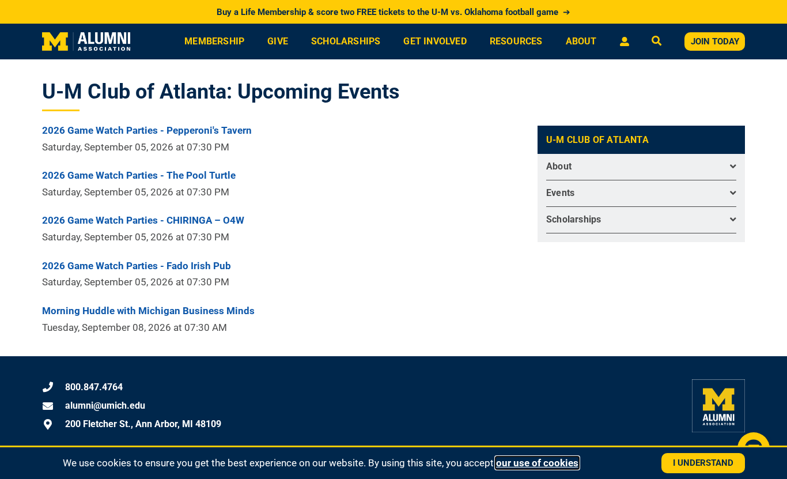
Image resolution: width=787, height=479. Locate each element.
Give (277, 41)
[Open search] (656, 41)
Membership (214, 41)
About (581, 41)
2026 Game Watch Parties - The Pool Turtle (139, 175)
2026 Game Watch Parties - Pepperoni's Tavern (147, 130)
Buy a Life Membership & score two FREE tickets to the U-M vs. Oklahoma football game (393, 12)
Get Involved (434, 41)
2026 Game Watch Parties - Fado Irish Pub (136, 265)
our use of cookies (537, 463)
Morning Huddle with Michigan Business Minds (148, 310)
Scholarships (345, 41)
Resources (516, 41)
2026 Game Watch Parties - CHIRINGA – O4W (143, 220)
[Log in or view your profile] (624, 41)
